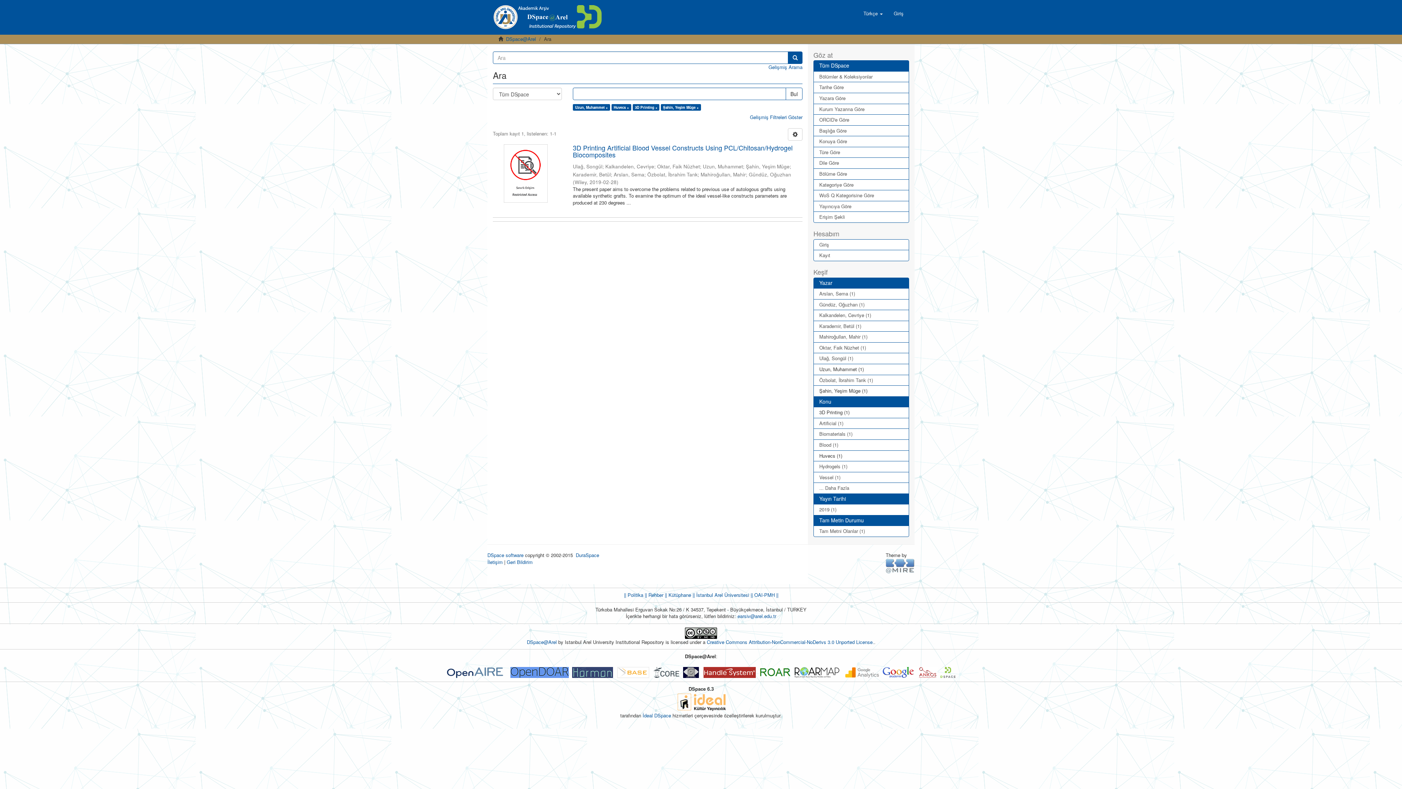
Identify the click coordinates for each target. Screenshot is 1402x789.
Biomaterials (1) (836, 433)
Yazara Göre (832, 98)
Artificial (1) (831, 423)
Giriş (824, 244)
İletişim (495, 562)
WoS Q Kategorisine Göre (846, 195)
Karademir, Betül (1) (840, 326)
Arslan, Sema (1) (837, 293)
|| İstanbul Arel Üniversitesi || (722, 594)
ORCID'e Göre (834, 119)
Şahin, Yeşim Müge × (681, 107)
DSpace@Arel (521, 38)
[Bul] (795, 58)
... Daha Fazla (834, 487)
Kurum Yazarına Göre (842, 109)
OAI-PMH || (765, 594)
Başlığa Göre (833, 130)
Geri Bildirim (520, 562)
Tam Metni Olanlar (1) (842, 530)
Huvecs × (621, 107)
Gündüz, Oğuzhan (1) (842, 304)
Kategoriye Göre (836, 184)
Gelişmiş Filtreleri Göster (776, 117)
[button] (873, 13)
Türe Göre (829, 152)
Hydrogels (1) (833, 466)
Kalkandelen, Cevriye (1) (845, 315)
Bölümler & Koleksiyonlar (846, 76)
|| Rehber (653, 594)
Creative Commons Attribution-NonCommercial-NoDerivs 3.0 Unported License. (790, 642)
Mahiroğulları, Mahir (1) (843, 336)
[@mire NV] (900, 565)
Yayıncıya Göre (835, 206)
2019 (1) (827, 509)
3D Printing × (646, 107)
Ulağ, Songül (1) (836, 358)
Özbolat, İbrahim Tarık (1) (846, 380)
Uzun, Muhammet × (591, 107)
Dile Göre (829, 162)
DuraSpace (587, 555)
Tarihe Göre (831, 87)
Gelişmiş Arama (785, 67)
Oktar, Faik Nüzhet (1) (842, 347)
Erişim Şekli (832, 216)
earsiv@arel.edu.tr (757, 616)
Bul (794, 94)
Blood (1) (828, 444)
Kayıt (824, 255)
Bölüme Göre (833, 173)
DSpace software (505, 555)
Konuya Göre (833, 141)
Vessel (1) (829, 477)
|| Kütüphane (677, 594)
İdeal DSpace (657, 715)
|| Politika (633, 594)
